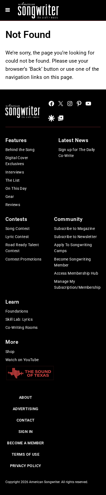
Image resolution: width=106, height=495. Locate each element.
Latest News (73, 140)
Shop (10, 351)
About (25, 397)
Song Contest (17, 228)
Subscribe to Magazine (74, 228)
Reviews (12, 204)
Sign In (25, 431)
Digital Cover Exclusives (16, 161)
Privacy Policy (25, 466)
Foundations (16, 311)
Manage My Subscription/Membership (77, 284)
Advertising (26, 409)
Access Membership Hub (76, 273)
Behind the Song (20, 149)
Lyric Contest (17, 236)
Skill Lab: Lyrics (19, 319)
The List (12, 180)
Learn (12, 302)
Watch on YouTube (22, 360)
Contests (16, 219)
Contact (26, 420)
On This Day (16, 188)
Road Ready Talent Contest (22, 248)
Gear (9, 196)
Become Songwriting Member (72, 262)
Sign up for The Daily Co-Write (76, 152)
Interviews (14, 172)
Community (68, 219)
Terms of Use (25, 454)
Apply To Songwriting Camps (73, 248)
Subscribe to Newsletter (75, 236)
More (11, 342)
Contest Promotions (23, 259)
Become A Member (25, 443)
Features (16, 140)
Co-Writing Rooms (21, 327)
